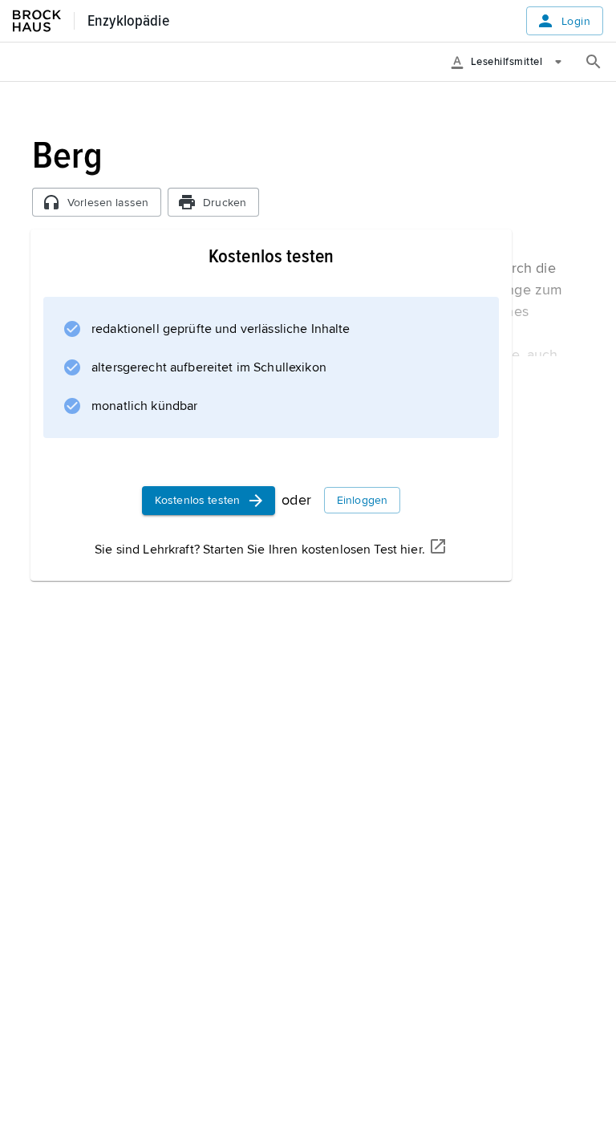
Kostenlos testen (197, 500)
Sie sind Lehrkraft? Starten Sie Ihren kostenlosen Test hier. (260, 550)
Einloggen (362, 500)
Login (575, 21)
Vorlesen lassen (107, 202)
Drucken (224, 202)
